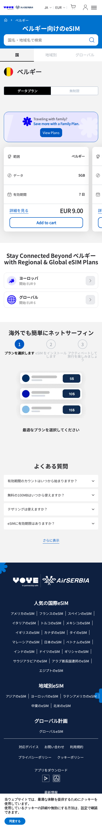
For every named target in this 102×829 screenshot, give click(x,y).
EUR (58, 7)
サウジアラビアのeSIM (30, 661)
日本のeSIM (52, 642)
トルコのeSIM (51, 623)
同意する (15, 821)
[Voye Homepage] (18, 7)
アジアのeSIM (16, 696)
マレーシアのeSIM (25, 642)
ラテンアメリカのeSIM (80, 696)
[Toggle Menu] (94, 7)
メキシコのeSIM (78, 623)
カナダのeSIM (54, 632)
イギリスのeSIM (27, 632)
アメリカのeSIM (22, 613)
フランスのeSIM (51, 613)
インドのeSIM (24, 651)
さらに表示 (51, 541)
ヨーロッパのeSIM (44, 696)
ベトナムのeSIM (78, 642)
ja (46, 7)
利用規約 (76, 746)
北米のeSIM (62, 705)
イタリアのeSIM (24, 623)
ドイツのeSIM (49, 651)
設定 (84, 808)
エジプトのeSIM (51, 670)
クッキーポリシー (70, 757)
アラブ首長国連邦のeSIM (70, 661)
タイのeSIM (78, 632)
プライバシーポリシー (34, 757)
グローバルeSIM (51, 731)
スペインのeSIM (80, 613)
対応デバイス (29, 746)
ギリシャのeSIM (76, 651)
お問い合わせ (54, 746)
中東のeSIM (40, 705)
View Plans (51, 132)
